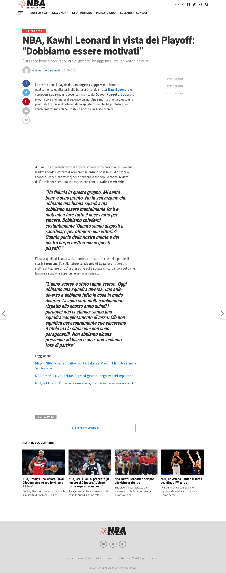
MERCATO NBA (105, 13)
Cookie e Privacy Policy (79, 558)
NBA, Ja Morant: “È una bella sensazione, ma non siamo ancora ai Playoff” (85, 383)
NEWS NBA (59, 13)
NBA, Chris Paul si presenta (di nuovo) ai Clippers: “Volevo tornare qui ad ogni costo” (89, 482)
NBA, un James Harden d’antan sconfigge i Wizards (181, 481)
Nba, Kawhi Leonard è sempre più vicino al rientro (134, 481)
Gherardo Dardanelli (47, 70)
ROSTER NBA (38, 13)
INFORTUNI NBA (82, 13)
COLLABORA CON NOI (133, 13)
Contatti (154, 558)
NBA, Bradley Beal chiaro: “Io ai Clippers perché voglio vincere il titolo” (43, 482)
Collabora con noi (104, 558)
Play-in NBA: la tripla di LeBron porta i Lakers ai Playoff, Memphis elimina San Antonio (85, 366)
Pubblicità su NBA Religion (131, 558)
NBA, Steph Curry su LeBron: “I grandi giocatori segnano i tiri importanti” (85, 375)
